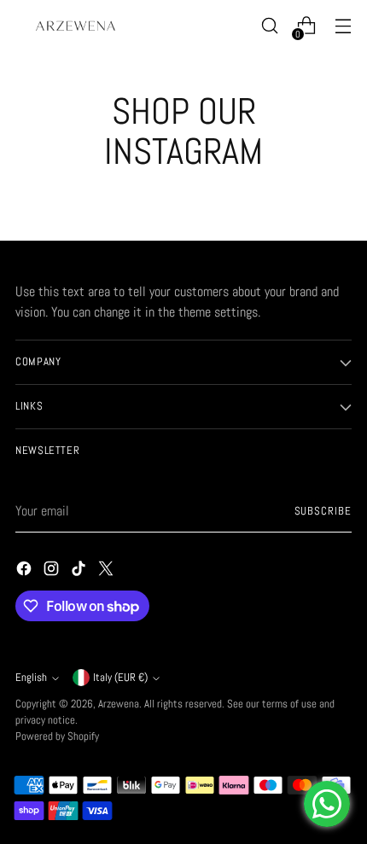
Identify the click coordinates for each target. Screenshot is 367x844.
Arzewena (118, 704)
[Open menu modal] (342, 26)
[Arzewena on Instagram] (53, 571)
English (31, 677)
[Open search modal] (269, 26)
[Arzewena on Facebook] (25, 571)
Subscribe (323, 511)
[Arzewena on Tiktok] (80, 571)
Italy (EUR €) (120, 677)
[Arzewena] (75, 25)
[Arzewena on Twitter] (107, 571)
